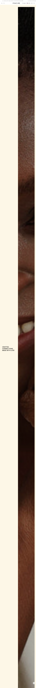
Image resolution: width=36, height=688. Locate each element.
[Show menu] (2, 3)
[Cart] (34, 3)
